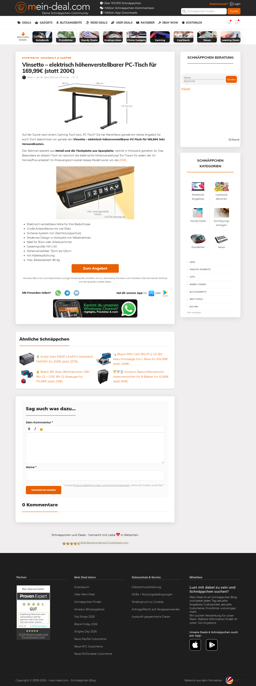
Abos (192, 262)
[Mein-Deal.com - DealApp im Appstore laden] (197, 645)
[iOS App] (151, 293)
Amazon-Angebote (200, 269)
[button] (29, 429)
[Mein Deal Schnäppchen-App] (214, 645)
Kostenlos (194, 22)
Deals (26, 22)
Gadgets (46, 22)
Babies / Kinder (198, 284)
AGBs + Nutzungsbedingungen (152, 594)
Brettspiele (196, 299)
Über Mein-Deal (84, 594)
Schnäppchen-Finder (87, 602)
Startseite (30, 58)
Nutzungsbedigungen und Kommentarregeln (101, 485)
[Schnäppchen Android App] (165, 293)
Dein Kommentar (39, 422)
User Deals (124, 22)
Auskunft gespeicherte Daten (151, 616)
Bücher (194, 306)
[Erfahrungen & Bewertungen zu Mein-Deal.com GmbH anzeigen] (33, 612)
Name (31, 467)
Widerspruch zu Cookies (148, 602)
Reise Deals (99, 22)
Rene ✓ (31, 77)
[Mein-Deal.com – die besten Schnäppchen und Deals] (53, 8)
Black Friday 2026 (86, 624)
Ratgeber (148, 22)
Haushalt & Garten (56, 58)
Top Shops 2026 (84, 616)
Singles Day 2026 (85, 631)
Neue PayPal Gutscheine (90, 639)
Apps (192, 277)
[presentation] (29, 429)
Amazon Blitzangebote (89, 609)
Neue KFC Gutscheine (88, 646)
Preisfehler (213, 608)
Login (236, 4)
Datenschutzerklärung (146, 587)
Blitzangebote (71, 22)
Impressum (81, 587)
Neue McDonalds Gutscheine (93, 653)
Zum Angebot (95, 268)
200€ (122, 160)
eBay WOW (170, 22)
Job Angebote (207, 623)
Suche (234, 11)
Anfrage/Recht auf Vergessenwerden (156, 609)
